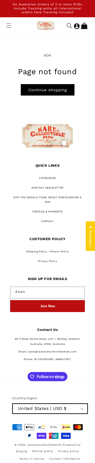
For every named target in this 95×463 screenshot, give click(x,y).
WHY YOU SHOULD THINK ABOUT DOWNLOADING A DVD (47, 199)
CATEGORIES (47, 178)
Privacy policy (68, 451)
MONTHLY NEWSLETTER (47, 187)
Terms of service (31, 458)
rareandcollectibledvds (44, 444)
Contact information (65, 458)
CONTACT (47, 221)
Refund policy (42, 451)
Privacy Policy (47, 261)
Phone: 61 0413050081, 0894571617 (47, 359)
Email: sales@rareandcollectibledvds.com (47, 351)
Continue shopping (47, 90)
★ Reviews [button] (90, 236)
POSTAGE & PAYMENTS (47, 211)
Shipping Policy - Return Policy (47, 251)
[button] (9, 25)
